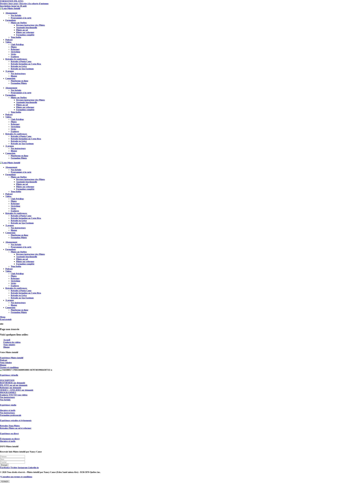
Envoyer (4, 465)
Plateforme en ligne (19, 81)
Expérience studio (8, 405)
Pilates (14, 47)
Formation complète (25, 35)
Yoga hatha (16, 37)
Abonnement (11, 13)
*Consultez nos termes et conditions (16, 477)
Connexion (10, 78)
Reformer (15, 49)
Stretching (15, 52)
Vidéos (8, 42)
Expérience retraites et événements (15, 420)
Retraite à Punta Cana (21, 61)
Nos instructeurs (18, 73)
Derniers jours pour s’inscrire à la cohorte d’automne (24, 3)
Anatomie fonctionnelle (26, 27)
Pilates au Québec (19, 23)
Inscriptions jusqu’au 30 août (13, 6)
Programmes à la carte (21, 18)
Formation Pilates (19, 83)
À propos (9, 71)
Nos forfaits (16, 15)
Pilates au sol (22, 30)
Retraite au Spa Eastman (22, 69)
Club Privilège (17, 44)
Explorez (15, 56)
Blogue (14, 76)
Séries (13, 54)
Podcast (8, 39)
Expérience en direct (9, 433)
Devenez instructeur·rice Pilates (30, 25)
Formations (10, 20)
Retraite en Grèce (19, 66)
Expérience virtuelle (9, 375)
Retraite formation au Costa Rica (26, 64)
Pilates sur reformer (25, 32)
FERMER (4, 482)
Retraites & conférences (16, 59)
